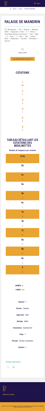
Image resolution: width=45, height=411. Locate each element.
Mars (37, 34)
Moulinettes (12, 29)
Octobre (24, 39)
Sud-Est (7, 41)
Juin (26, 36)
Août (6, 39)
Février (32, 32)
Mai (21, 36)
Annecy (26, 29)
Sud (31, 34)
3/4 (20, 29)
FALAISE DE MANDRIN (29, 9)
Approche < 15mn (17, 32)
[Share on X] (8, 367)
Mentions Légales (8, 394)
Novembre (33, 39)
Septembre (14, 39)
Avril (12, 36)
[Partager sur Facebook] (13, 367)
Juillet (33, 36)
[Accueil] (10, 9)
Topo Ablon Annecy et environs (16, 34)
